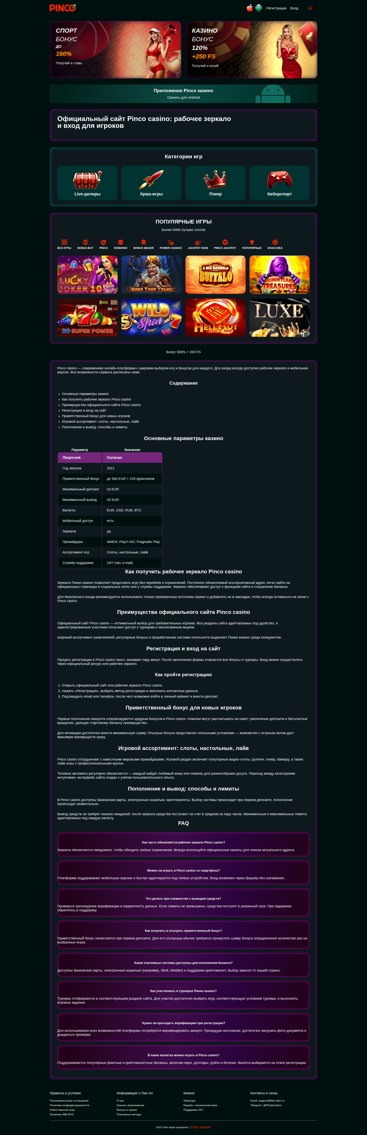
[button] (360, 1119)
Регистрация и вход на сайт (84, 410)
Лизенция (190, 1100)
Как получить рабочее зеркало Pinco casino (96, 399)
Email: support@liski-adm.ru (267, 1100)
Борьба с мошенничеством (200, 1105)
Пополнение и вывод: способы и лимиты (94, 427)
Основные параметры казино (85, 394)
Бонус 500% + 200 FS (183, 352)
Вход (294, 8)
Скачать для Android (183, 97)
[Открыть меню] (310, 8)
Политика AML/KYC (62, 1114)
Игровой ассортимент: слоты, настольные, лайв (100, 421)
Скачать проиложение (130, 1105)
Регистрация (276, 8)
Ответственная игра (62, 1109)
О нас (120, 1100)
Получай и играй (205, 66)
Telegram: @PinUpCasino (266, 1105)
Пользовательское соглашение (69, 1100)
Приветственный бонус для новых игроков (96, 416)
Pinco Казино (201, 1127)
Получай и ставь (69, 63)
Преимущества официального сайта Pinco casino (101, 405)
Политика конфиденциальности (69, 1105)
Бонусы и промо (127, 1109)
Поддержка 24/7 (194, 1109)
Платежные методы (129, 1114)
